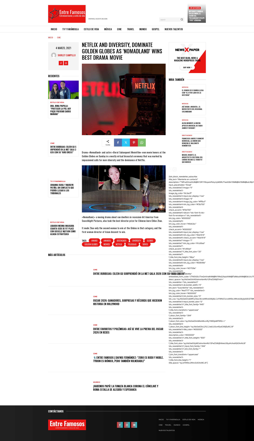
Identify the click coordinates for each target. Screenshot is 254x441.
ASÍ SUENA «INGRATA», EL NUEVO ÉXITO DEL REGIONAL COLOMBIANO (192, 109)
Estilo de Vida (57, 102)
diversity (136, 240)
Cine (59, 37)
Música (185, 87)
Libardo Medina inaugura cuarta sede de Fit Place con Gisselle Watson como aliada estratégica (63, 230)
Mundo (96, 382)
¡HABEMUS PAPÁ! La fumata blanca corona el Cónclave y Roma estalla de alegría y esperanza (125, 388)
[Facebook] (61, 63)
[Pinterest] (134, 143)
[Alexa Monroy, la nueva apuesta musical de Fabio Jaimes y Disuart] (174, 124)
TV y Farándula (57, 181)
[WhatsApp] (142, 143)
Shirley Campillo (67, 55)
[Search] (181, 19)
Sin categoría (195, 8)
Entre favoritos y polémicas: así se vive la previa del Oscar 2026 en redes (128, 330)
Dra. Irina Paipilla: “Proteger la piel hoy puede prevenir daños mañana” (60, 110)
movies (107, 244)
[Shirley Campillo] (54, 55)
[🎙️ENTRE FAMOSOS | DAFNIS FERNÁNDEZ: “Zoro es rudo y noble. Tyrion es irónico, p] (69, 357)
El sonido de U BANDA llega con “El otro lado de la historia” (192, 92)
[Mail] (134, 425)
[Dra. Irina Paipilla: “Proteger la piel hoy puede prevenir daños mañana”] (63, 90)
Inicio (50, 37)
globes (150, 240)
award (94, 240)
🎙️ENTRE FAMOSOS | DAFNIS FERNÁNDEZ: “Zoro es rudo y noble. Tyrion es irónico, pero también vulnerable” (128, 359)
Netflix (119, 244)
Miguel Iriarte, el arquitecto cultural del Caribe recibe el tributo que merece (192, 158)
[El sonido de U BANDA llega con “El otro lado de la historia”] (174, 91)
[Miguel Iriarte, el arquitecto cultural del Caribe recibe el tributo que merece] (174, 157)
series (145, 244)
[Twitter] (126, 143)
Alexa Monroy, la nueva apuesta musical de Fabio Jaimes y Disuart (192, 125)
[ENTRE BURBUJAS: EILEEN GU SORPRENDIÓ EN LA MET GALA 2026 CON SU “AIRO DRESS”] (63, 131)
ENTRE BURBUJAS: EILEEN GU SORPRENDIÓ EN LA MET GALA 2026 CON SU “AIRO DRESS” (63, 149)
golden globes (91, 244)
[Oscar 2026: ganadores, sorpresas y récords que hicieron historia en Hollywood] (69, 300)
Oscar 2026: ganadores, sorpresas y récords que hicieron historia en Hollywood (127, 302)
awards (107, 240)
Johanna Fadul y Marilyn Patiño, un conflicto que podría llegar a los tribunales (62, 189)
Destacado (121, 240)
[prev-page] (170, 169)
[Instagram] (66, 63)
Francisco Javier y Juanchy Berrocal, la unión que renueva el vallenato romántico (193, 142)
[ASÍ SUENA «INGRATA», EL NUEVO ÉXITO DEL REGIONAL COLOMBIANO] (174, 108)
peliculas (132, 244)
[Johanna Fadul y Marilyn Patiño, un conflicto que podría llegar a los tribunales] (63, 169)
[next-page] (174, 169)
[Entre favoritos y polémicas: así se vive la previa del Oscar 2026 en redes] (69, 329)
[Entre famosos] (67, 14)
